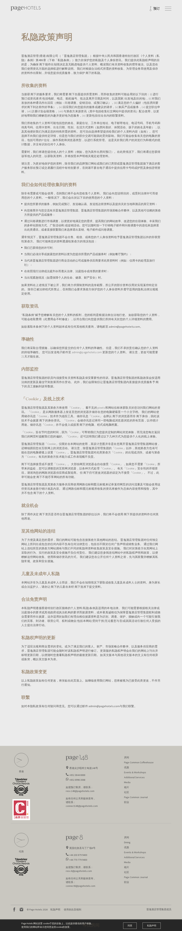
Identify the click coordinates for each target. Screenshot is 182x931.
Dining (127, 842)
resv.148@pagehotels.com (80, 791)
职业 (126, 802)
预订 (156, 8)
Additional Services (134, 777)
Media (127, 782)
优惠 (126, 767)
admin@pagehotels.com (124, 326)
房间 (126, 757)
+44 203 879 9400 (78, 855)
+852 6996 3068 (77, 779)
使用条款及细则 (72, 909)
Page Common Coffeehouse (139, 762)
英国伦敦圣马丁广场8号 (82, 848)
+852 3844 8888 (77, 775)
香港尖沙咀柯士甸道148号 (83, 768)
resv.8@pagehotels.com (79, 871)
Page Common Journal (136, 797)
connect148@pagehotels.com (82, 806)
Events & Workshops (135, 772)
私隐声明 (55, 909)
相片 (126, 787)
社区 (126, 792)
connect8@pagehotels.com (80, 885)
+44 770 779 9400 (78, 859)
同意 (130, 925)
